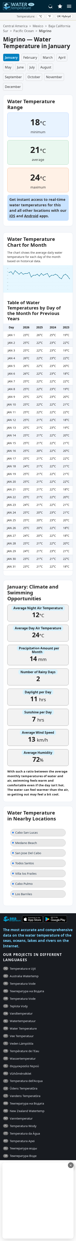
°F (49, 16)
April (61, 57)
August (45, 67)
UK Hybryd (64, 16)
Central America (15, 26)
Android (31, 215)
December (13, 86)
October (34, 77)
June (20, 67)
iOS (12, 215)
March (48, 57)
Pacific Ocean (23, 31)
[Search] (51, 6)
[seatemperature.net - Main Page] (19, 6)
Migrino (45, 31)
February (30, 57)
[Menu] (69, 6)
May (8, 67)
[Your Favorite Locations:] (60, 6)
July (32, 67)
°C (40, 16)
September (13, 77)
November (54, 77)
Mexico (38, 26)
